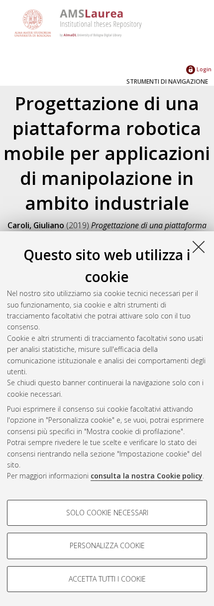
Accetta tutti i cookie (107, 579)
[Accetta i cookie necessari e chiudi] (199, 247)
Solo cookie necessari (107, 512)
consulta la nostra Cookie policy (147, 475)
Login (203, 69)
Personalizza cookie (107, 545)
